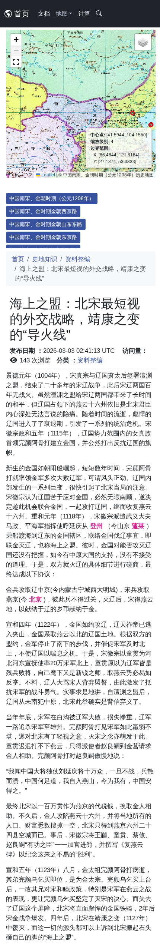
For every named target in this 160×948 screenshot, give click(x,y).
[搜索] (99, 13)
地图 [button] (62, 13)
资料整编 (77, 259)
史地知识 (44, 259)
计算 (84, 13)
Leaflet (47, 174)
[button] (16, 39)
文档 (44, 13)
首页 (20, 14)
